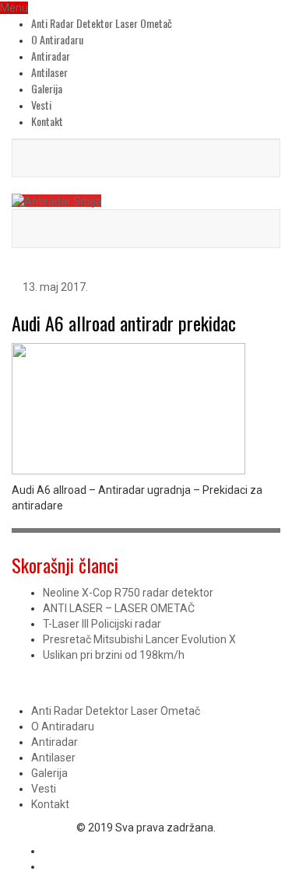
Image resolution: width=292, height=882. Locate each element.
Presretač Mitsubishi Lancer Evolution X (139, 639)
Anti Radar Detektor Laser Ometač (101, 23)
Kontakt (47, 121)
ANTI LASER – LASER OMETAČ (119, 608)
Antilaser (49, 72)
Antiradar (50, 55)
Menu (14, 8)
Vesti (41, 104)
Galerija (46, 88)
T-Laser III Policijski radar (102, 624)
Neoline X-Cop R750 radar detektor (128, 592)
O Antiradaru (57, 39)
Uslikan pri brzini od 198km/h (114, 655)
